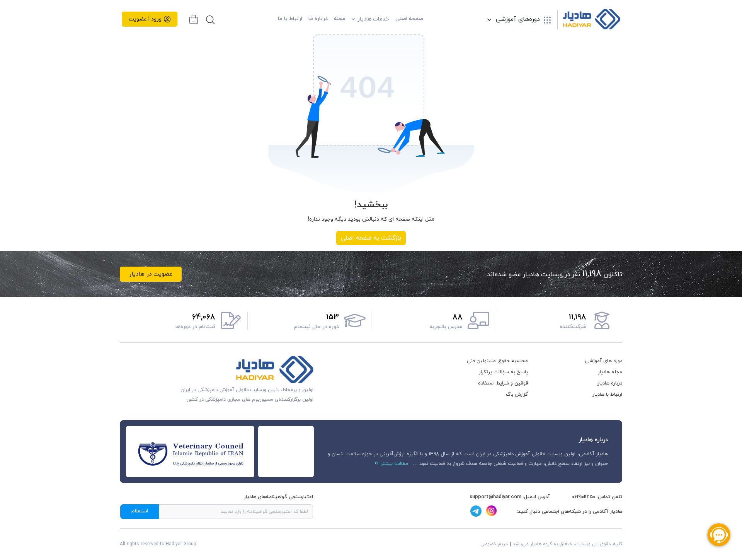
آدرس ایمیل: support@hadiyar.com (510, 496)
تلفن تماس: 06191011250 (597, 496)
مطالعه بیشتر (393, 464)
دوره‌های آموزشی (518, 19)
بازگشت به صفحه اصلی (371, 238)
